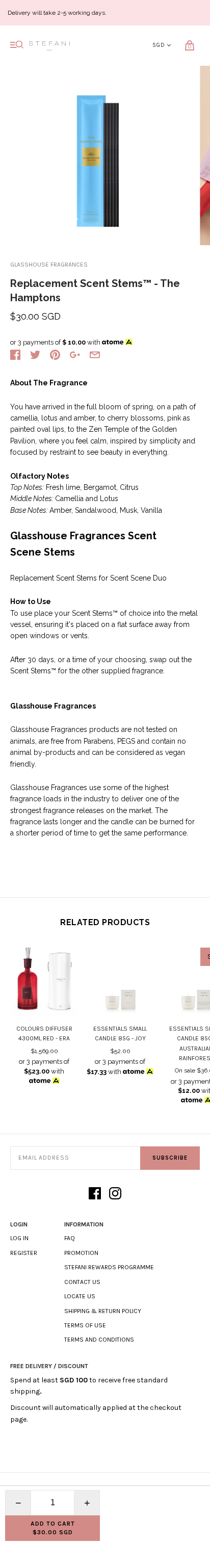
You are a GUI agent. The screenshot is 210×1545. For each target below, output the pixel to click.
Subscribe (170, 1158)
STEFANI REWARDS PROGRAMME (109, 1267)
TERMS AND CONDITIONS (99, 1339)
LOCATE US (79, 1296)
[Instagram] (115, 1194)
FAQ (69, 1238)
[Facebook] (95, 1194)
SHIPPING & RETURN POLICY (102, 1311)
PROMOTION (81, 1252)
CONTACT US (82, 1282)
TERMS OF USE (85, 1325)
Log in (19, 1238)
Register (23, 1252)
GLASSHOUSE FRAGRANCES (49, 264)
